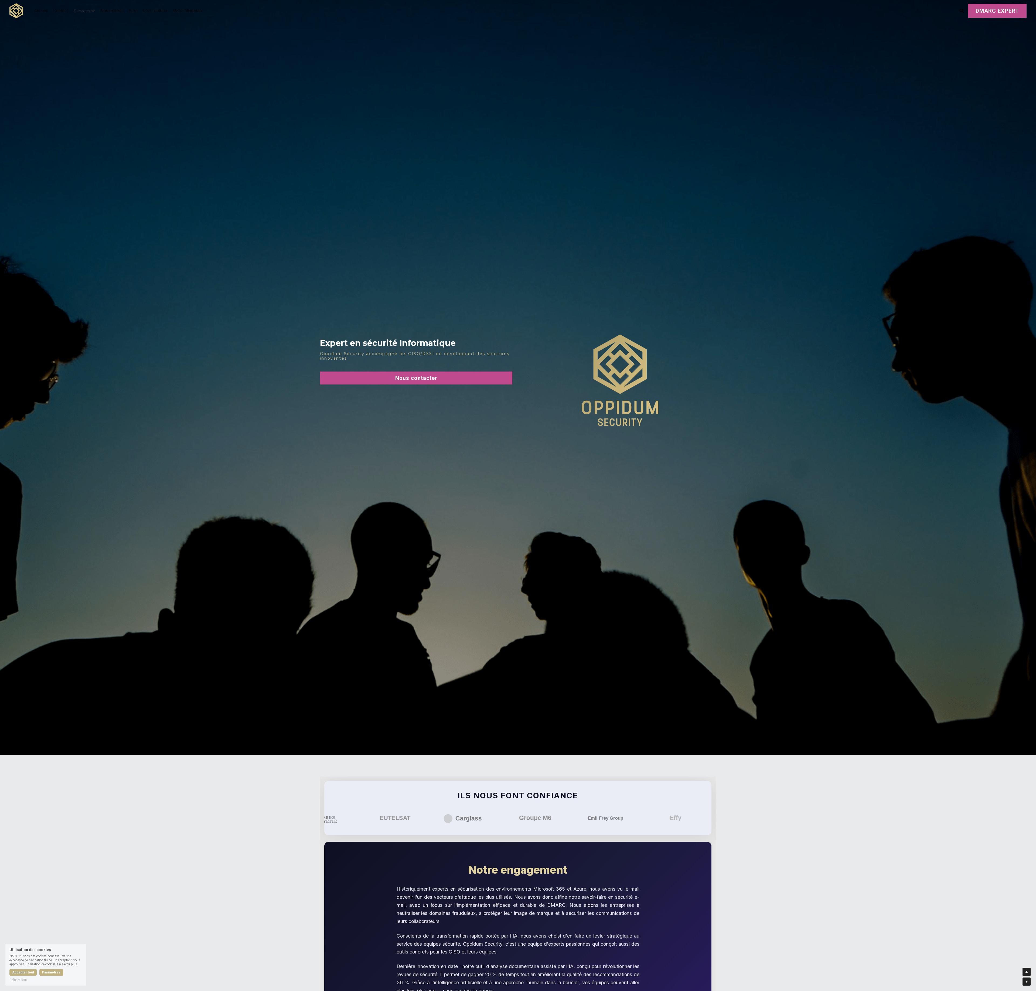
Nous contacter (416, 378)
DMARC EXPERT (997, 11)
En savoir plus (67, 964)
